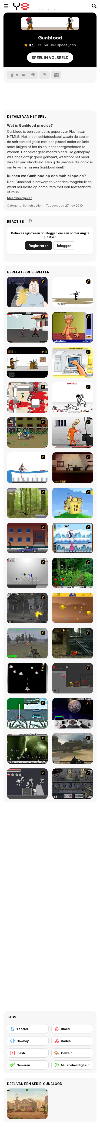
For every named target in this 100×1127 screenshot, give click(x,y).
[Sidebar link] (6, 6)
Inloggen (64, 246)
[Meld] (44, 75)
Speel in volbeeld (50, 57)
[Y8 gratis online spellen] (21, 6)
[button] (19, 198)
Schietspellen (33, 205)
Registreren (39, 246)
